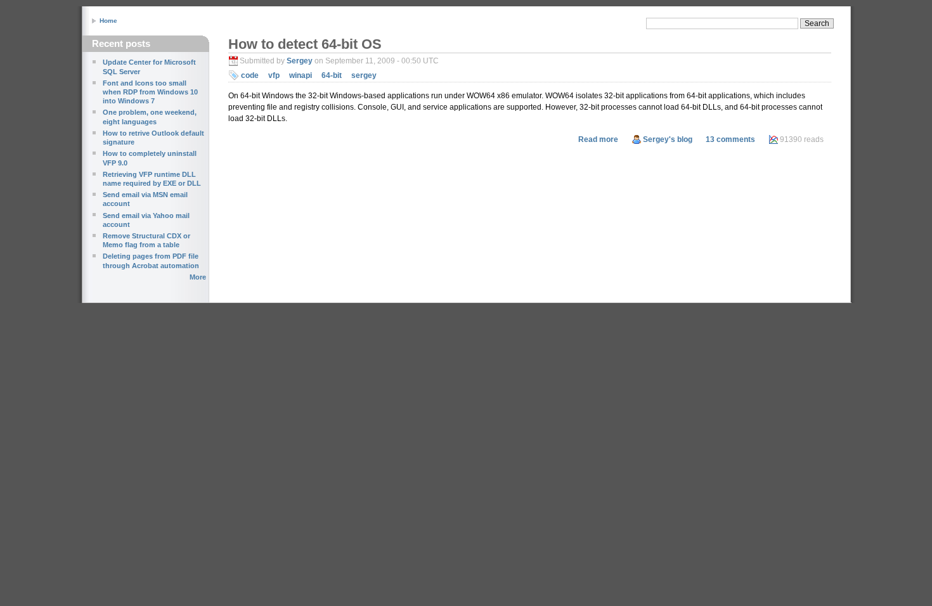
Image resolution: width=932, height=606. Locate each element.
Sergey (300, 60)
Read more (598, 139)
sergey (364, 75)
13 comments (730, 139)
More (198, 277)
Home (108, 20)
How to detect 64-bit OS (305, 44)
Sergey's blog (667, 139)
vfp (274, 75)
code (250, 75)
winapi (300, 75)
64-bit (331, 75)
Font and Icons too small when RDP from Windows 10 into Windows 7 (150, 92)
